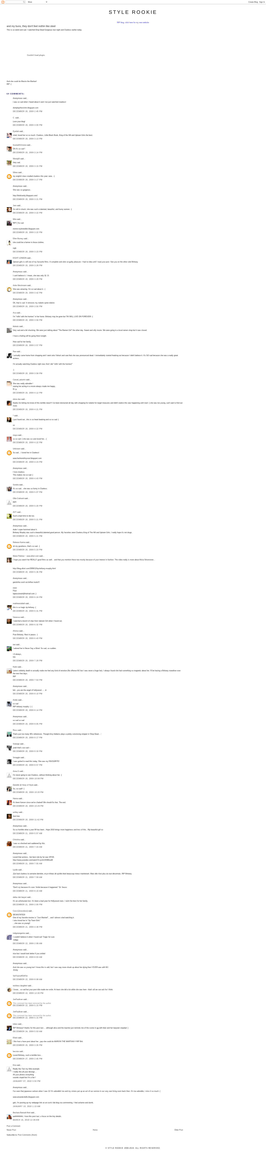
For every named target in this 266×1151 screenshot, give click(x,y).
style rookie (133, 12)
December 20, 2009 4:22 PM (28, 429)
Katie (15, 667)
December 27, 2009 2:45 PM (28, 1059)
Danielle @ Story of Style (23, 785)
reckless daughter (20, 986)
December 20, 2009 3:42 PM (28, 293)
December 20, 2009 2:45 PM (28, 111)
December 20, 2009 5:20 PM (28, 506)
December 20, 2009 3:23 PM (28, 252)
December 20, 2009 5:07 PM (28, 492)
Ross (15, 730)
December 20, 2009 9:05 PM (28, 724)
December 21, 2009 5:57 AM (27, 833)
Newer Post (11, 1130)
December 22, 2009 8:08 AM (27, 979)
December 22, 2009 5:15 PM (28, 1005)
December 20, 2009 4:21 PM (28, 409)
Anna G (16, 771)
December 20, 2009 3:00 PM (28, 125)
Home (95, 1130)
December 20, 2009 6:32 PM (28, 625)
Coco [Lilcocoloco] (20, 911)
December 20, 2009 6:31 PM (28, 611)
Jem (14, 205)
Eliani (15, 1038)
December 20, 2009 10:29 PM (28, 806)
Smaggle (16, 757)
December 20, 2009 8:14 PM (28, 710)
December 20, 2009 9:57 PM (28, 765)
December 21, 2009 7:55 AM (27, 864)
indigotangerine (19, 933)
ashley (15, 812)
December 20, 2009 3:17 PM (28, 180)
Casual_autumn (19, 380)
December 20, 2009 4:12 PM (28, 393)
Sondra (16, 485)
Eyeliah (16, 131)
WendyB (16, 159)
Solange (16, 744)
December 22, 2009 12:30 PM (28, 993)
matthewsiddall (19, 603)
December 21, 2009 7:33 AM (27, 847)
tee (14, 645)
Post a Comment (13, 1126)
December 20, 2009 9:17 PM (28, 738)
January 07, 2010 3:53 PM (26, 1081)
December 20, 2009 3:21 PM (28, 199)
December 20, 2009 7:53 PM (28, 680)
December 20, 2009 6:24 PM (28, 597)
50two (15, 172)
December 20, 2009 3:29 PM (28, 279)
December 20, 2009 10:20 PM (28, 792)
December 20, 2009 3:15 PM (28, 166)
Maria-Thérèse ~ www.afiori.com (26, 556)
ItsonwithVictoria (19, 145)
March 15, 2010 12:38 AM (26, 1120)
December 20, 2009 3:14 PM (28, 152)
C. (14, 118)
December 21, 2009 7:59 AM (27, 877)
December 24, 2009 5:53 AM (27, 1031)
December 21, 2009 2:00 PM (28, 904)
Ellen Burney (18, 239)
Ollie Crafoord (18, 498)
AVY (14, 512)
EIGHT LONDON (19, 258)
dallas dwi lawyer (19, 897)
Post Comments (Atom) (27, 1135)
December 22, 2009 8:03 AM (27, 957)
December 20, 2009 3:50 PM (28, 306)
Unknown (16, 449)
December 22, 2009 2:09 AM (27, 943)
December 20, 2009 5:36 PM (28, 572)
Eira (14, 1065)
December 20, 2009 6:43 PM (28, 638)
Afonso (16, 631)
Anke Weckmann (20, 285)
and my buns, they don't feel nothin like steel (31, 26)
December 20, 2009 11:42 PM (28, 820)
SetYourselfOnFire (20, 976)
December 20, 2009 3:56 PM (28, 320)
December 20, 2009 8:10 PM (28, 694)
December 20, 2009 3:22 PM (28, 213)
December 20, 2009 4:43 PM (28, 478)
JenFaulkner (18, 999)
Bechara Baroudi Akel (21, 1113)
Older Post (178, 1130)
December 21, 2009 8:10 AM (27, 891)
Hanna (15, 798)
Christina (16, 840)
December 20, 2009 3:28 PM (28, 265)
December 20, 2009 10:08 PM (28, 779)
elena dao (17, 399)
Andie (15, 700)
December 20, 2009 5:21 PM (28, 520)
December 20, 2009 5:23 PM (28, 550)
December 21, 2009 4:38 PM (28, 927)
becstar (16, 1051)
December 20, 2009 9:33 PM (28, 751)
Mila (14, 219)
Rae (14, 351)
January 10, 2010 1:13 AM (26, 1106)
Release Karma (19, 542)
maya (15, 435)
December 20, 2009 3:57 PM (28, 345)
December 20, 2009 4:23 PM (28, 462)
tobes (15, 1024)
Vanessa (16, 617)
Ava (14, 313)
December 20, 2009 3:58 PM (28, 373)
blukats (16, 326)
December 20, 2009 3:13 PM (28, 139)
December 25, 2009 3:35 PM (28, 1045)
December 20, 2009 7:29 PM (28, 661)
